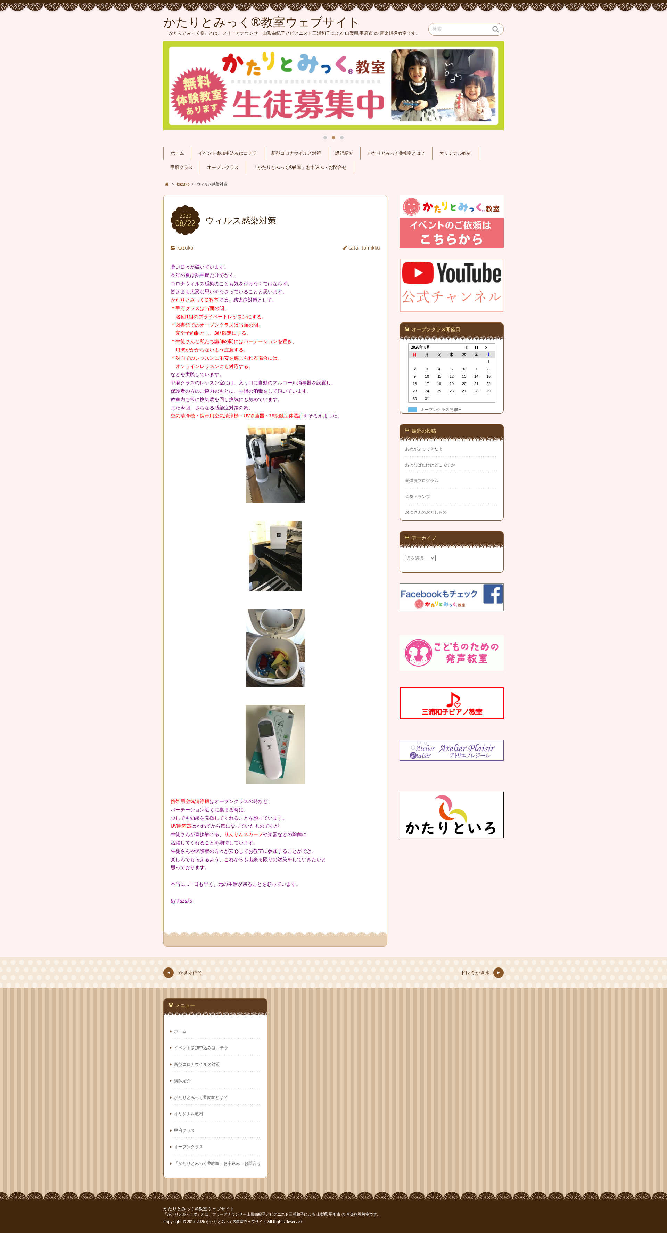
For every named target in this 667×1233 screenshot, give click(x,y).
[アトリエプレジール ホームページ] (452, 756)
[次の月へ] (489, 347)
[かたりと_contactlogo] (452, 243)
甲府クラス (181, 167)
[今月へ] (476, 347)
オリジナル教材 (455, 153)
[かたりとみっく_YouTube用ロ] (451, 307)
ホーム (177, 153)
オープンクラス (223, 167)
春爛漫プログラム (421, 480)
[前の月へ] (464, 347)
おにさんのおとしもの (426, 512)
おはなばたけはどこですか (430, 464)
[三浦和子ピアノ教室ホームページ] (452, 714)
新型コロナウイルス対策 (296, 153)
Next (490, 86)
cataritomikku (364, 247)
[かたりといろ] (452, 834)
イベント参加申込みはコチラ (227, 153)
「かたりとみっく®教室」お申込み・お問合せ (300, 167)
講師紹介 (344, 153)
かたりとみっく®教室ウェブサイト (198, 1209)
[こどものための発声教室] (452, 666)
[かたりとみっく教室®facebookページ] (452, 607)
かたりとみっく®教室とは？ (396, 153)
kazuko (185, 247)
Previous (176, 86)
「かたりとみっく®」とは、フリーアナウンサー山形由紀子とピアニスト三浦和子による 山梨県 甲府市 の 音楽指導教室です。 (272, 1214)
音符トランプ (417, 496)
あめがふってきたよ (424, 448)
